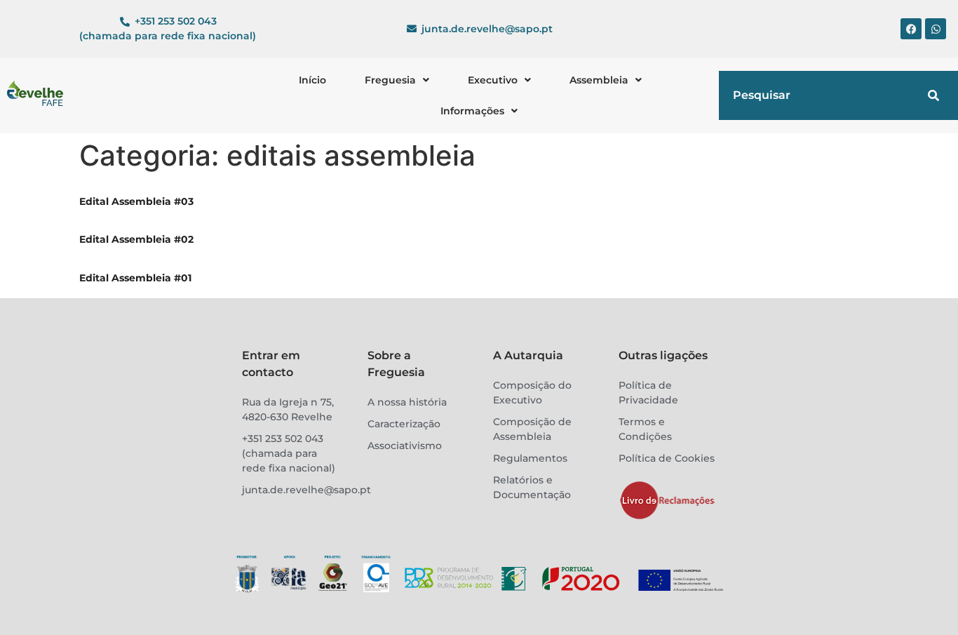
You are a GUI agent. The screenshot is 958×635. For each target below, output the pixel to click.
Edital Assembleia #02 (136, 239)
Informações (472, 111)
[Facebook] (911, 28)
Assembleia (598, 80)
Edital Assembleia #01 (135, 278)
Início (312, 80)
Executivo (493, 80)
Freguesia (390, 80)
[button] (397, 80)
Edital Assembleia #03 (136, 201)
